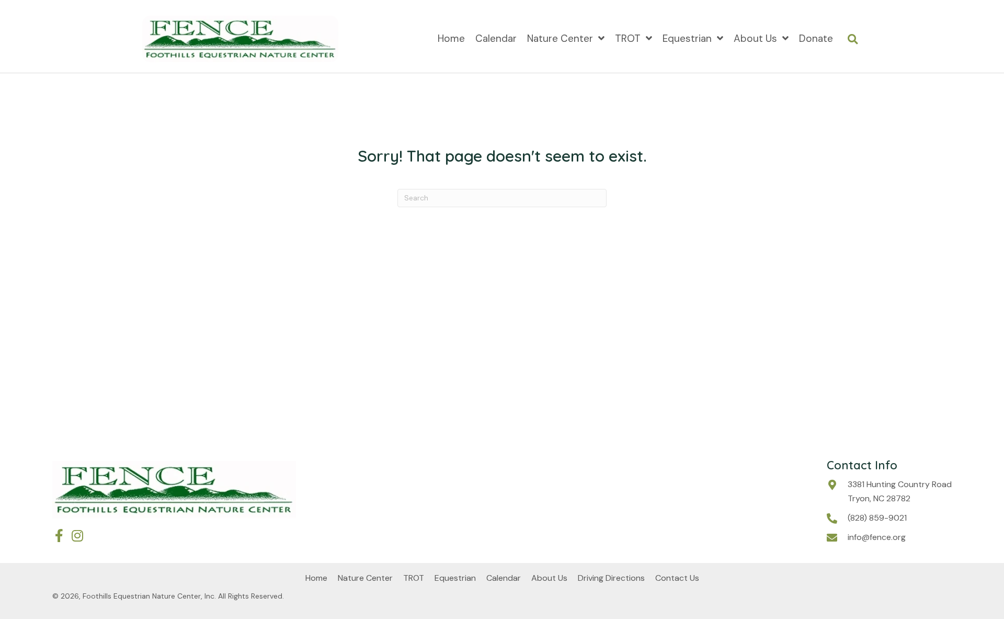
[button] (58, 535)
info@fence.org (877, 537)
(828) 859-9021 (877, 517)
